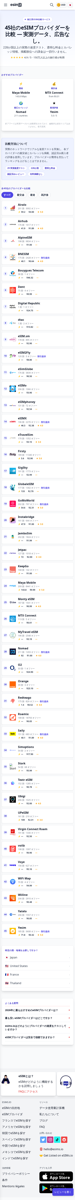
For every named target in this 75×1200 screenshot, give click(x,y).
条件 (5, 1180)
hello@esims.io (51, 1149)
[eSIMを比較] (51, 4)
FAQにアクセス (28, 1091)
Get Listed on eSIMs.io (56, 1155)
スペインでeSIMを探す (16, 1139)
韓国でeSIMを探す (13, 1133)
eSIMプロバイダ (12, 1114)
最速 (32, 194)
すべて (7, 194)
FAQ (42, 1127)
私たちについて (49, 1114)
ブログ (43, 1120)
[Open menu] (5, 4)
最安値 (20, 194)
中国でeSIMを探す (13, 1146)
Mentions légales (13, 1186)
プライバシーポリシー (16, 1174)
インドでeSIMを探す (15, 1158)
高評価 (44, 194)
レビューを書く (63, 1192)
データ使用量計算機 (52, 1108)
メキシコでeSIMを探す (16, 1152)
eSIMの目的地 (11, 1108)
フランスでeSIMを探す (16, 1120)
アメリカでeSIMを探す (16, 1127)
